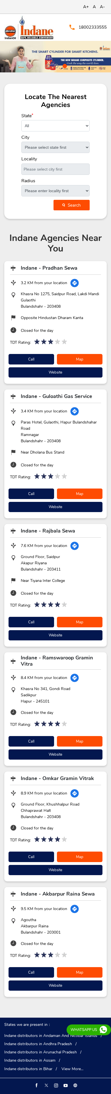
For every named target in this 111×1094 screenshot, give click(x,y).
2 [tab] (55, 65)
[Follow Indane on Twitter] (46, 1085)
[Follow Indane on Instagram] (55, 1085)
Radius (28, 180)
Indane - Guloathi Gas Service (56, 396)
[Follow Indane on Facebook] (36, 1085)
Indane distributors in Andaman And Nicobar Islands (50, 1036)
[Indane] (29, 27)
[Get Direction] (74, 283)
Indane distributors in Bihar (28, 1069)
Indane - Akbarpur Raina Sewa (58, 893)
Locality (28, 159)
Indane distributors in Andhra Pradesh (38, 1044)
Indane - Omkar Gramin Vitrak (57, 778)
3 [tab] (64, 65)
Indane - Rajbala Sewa (48, 530)
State (27, 115)
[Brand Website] (75, 1085)
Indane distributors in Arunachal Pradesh (40, 1052)
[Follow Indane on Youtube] (65, 1085)
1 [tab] (47, 65)
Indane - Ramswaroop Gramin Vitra (57, 660)
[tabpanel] (55, 56)
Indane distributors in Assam (30, 1060)
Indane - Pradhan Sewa (49, 268)
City (25, 137)
